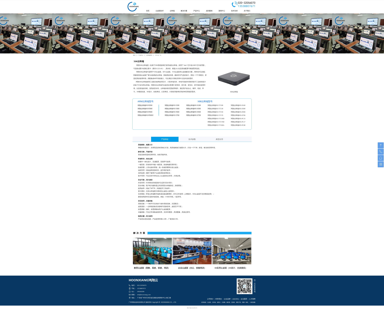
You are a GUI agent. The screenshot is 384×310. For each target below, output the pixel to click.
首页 (134, 55)
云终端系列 (149, 55)
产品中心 (140, 55)
